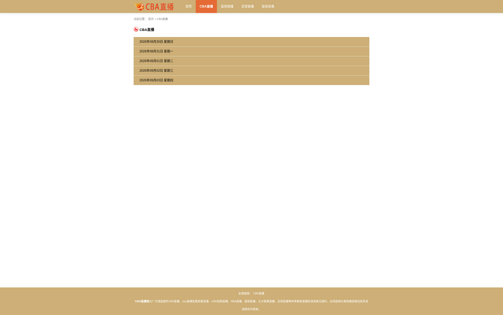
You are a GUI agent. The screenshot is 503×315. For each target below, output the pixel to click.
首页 (188, 6)
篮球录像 (268, 6)
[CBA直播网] (154, 5)
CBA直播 (206, 6)
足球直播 (247, 6)
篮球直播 (227, 6)
